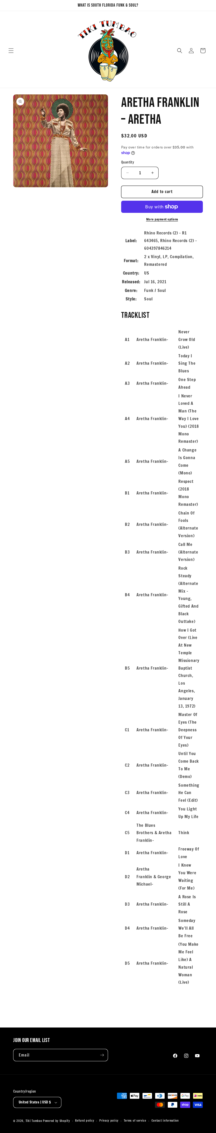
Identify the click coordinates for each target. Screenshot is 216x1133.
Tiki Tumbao (34, 1121)
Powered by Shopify (56, 1121)
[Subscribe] (102, 1055)
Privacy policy (109, 1120)
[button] (11, 50)
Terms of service (135, 1120)
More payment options (162, 219)
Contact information (165, 1120)
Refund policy (84, 1120)
